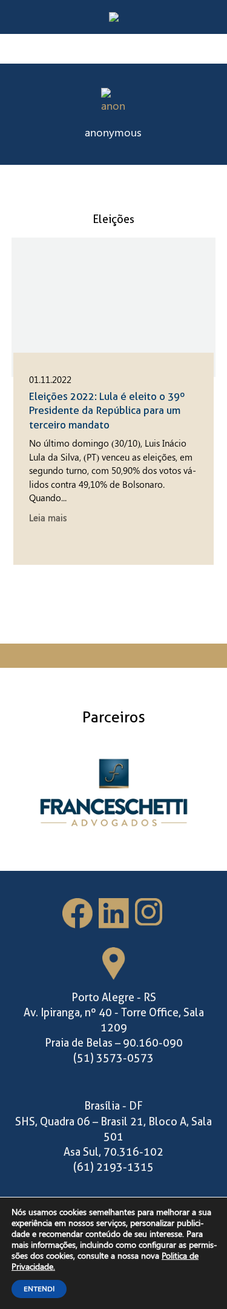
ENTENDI (39, 1289)
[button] (200, 114)
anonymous (113, 132)
